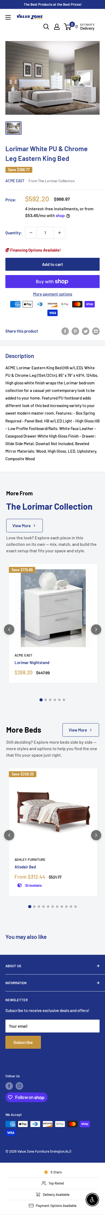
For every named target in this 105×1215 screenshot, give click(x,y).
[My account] (57, 27)
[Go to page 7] (57, 906)
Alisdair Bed (25, 866)
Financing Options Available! (35, 250)
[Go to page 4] (55, 700)
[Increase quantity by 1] (59, 232)
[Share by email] (96, 331)
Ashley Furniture (30, 859)
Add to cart (52, 264)
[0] (67, 26)
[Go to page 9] (66, 906)
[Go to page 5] (59, 700)
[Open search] (46, 27)
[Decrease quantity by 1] (31, 232)
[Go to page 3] (50, 700)
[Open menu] (8, 17)
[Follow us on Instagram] (19, 1086)
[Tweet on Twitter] (85, 331)
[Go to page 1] (41, 699)
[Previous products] (9, 629)
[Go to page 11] (75, 906)
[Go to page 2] (45, 700)
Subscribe (23, 1042)
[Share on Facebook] (65, 331)
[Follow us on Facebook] (9, 1086)
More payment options (52, 294)
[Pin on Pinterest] (75, 331)
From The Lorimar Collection (52, 180)
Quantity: (13, 232)
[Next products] (96, 629)
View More (21, 525)
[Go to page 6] (64, 700)
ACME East (14, 180)
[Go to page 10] (71, 906)
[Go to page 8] (62, 906)
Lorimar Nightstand (32, 662)
